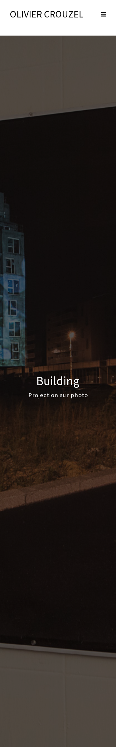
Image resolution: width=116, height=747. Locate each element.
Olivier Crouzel (46, 14)
